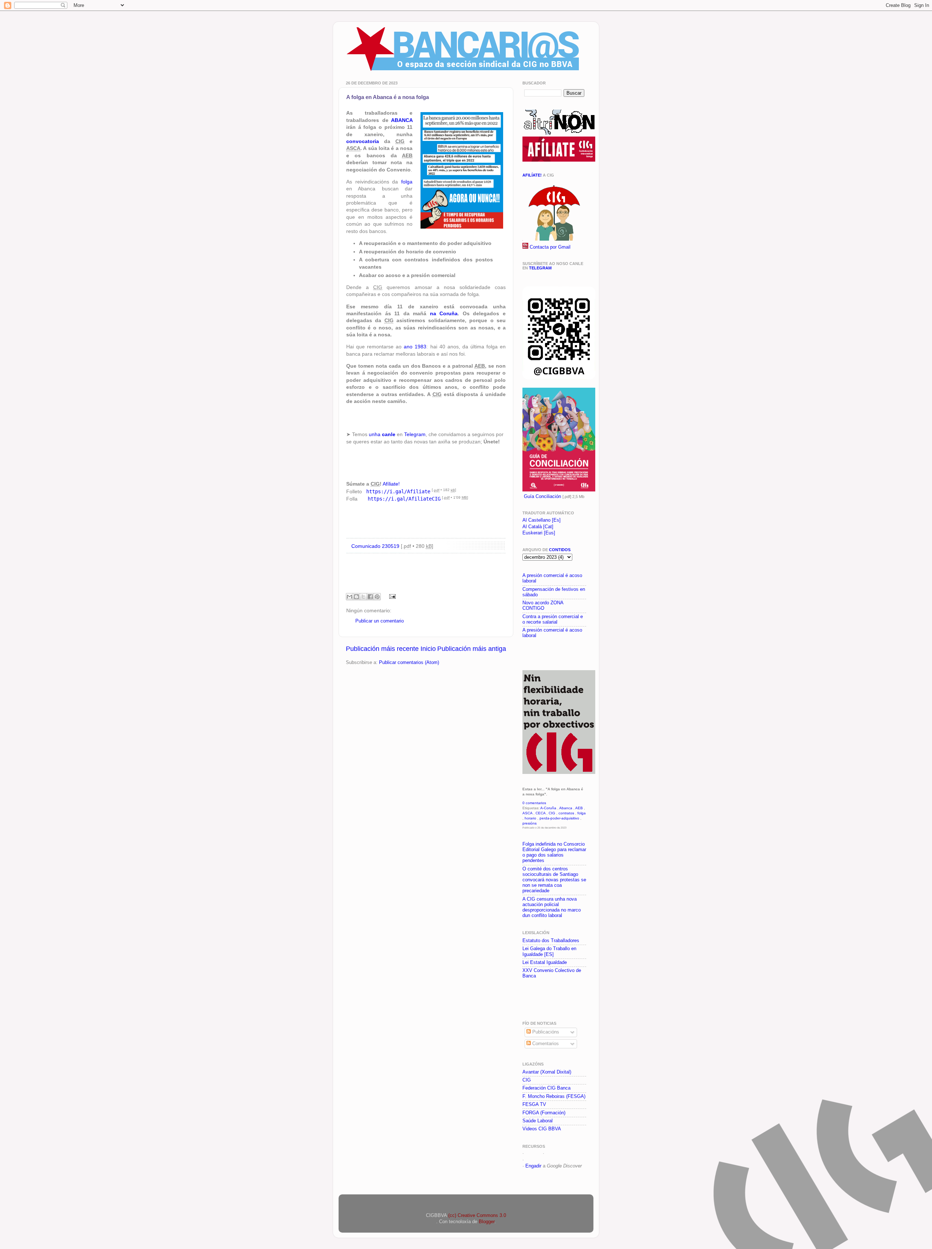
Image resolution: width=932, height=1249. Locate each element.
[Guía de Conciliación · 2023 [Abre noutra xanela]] (558, 490)
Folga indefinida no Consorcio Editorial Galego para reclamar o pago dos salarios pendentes (554, 852)
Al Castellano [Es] (541, 520)
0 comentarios (534, 803)
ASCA (527, 813)
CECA (540, 813)
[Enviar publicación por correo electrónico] (391, 596)
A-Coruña (548, 808)
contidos (559, 550)
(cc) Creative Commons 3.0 (477, 1215)
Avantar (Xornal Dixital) (546, 1072)
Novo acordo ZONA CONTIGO (542, 605)
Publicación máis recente (382, 648)
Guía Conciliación (542, 496)
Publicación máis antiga (471, 648)
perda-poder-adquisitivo (559, 818)
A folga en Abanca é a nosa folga (387, 97)
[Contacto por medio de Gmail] (525, 247)
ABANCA (401, 120)
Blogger (486, 1221)
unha (382, 434)
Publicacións (545, 1032)
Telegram (415, 434)
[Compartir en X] (363, 596)
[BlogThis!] (356, 596)
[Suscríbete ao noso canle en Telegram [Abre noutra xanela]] (558, 377)
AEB (579, 808)
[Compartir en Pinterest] (377, 596)
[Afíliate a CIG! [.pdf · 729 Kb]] (553, 239)
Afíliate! (391, 484)
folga (406, 182)
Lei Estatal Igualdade (544, 962)
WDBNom (535, 1159)
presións (529, 823)
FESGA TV (534, 1104)
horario (530, 818)
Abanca (565, 808)
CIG (552, 813)
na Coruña (444, 313)
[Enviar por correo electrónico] (349, 596)
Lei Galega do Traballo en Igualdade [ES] (549, 951)
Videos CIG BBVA (541, 1128)
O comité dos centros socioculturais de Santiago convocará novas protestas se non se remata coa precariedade (554, 879)
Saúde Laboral (537, 1120)
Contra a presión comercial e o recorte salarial (552, 619)
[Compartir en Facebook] (370, 596)
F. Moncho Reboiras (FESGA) (553, 1096)
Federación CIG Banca (546, 1088)
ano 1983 (415, 346)
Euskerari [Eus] (538, 532)
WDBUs (554, 1153)
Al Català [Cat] (537, 526)
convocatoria (362, 141)
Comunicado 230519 (375, 546)
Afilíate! (532, 175)
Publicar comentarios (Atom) (409, 662)
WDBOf (533, 1153)
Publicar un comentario (379, 621)
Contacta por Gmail (550, 247)
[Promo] (523, 653)
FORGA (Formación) (543, 1112)
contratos (566, 813)
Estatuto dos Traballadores (550, 940)
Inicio (428, 648)
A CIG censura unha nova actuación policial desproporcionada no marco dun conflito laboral (551, 907)
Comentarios (545, 1043)
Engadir (533, 1166)
